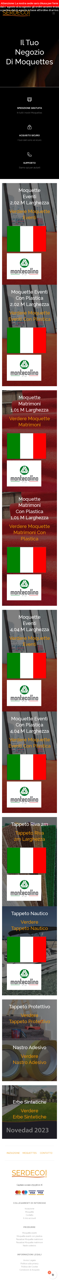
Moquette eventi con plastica (29, 1236)
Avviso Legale (29, 1260)
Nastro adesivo (29, 1245)
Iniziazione (29, 1209)
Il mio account (29, 1218)
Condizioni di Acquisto (29, 1270)
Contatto (29, 1215)
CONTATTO (46, 1153)
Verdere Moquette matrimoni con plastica (29, 532)
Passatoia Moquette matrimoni (29, 1239)
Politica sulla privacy (30, 1263)
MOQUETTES (30, 1153)
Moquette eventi (29, 1233)
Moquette (29, 1212)
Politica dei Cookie (29, 1267)
